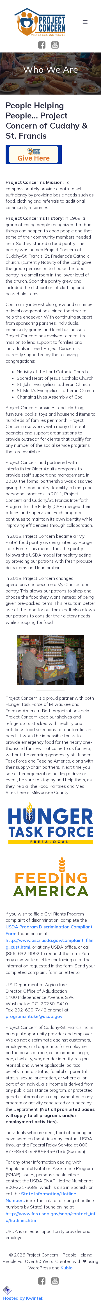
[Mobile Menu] (85, 22)
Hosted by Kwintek (23, 1298)
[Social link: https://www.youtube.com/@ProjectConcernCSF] (57, 45)
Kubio (67, 1268)
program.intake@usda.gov (34, 1016)
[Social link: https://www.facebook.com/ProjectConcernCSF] (43, 45)
